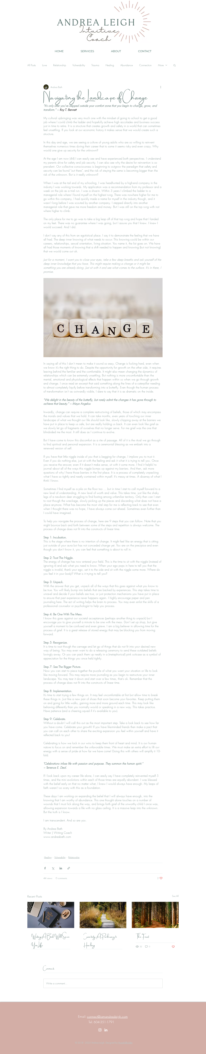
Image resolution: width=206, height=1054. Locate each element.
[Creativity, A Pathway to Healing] (103, 915)
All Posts (31, 65)
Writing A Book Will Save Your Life (50, 940)
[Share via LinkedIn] (60, 868)
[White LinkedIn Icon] (106, 1030)
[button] (174, 65)
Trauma (95, 65)
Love (44, 65)
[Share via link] (68, 868)
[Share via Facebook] (45, 868)
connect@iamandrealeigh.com (107, 1016)
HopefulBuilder (125, 1042)
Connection (145, 65)
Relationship (59, 65)
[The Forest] (155, 915)
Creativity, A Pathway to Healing (100, 940)
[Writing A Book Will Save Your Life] (50, 915)
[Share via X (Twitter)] (52, 868)
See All (175, 895)
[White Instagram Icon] (100, 1030)
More (161, 65)
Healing (110, 65)
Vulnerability (78, 65)
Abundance (126, 65)
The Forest (142, 936)
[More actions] (161, 87)
